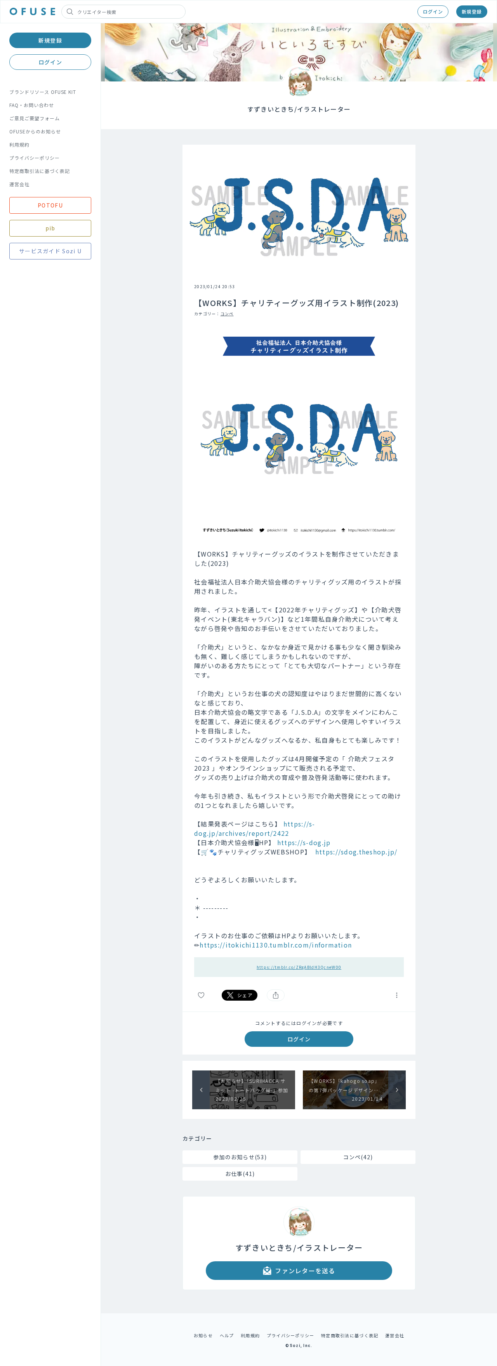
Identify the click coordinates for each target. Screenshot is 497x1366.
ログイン (433, 11)
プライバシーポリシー (34, 157)
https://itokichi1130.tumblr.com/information (276, 944)
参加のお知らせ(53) (240, 1157)
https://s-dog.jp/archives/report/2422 (254, 828)
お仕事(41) (240, 1174)
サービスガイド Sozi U (50, 251)
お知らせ (203, 1335)
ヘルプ (227, 1335)
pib (50, 228)
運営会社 (19, 184)
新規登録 (472, 11)
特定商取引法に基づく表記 (39, 171)
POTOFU (50, 205)
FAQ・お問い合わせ (31, 105)
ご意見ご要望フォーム (34, 118)
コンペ (227, 313)
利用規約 (19, 144)
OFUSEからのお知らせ (35, 131)
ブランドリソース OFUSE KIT (42, 91)
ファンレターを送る (305, 1270)
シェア (245, 995)
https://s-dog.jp (303, 842)
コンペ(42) (358, 1157)
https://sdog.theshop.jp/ (356, 851)
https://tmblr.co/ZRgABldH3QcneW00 (299, 967)
